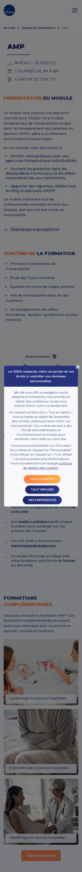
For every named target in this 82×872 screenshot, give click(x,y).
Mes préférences (42, 500)
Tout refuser (42, 489)
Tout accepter (42, 479)
